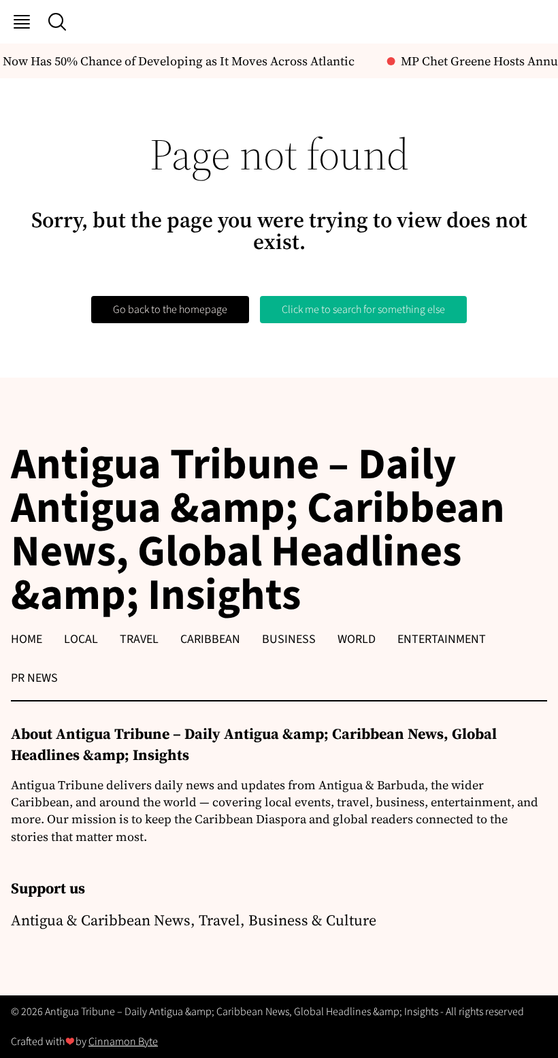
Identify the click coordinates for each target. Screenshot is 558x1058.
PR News (34, 678)
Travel (139, 639)
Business (289, 639)
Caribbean (210, 639)
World (357, 639)
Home (26, 639)
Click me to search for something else (363, 309)
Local (81, 639)
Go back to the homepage (170, 309)
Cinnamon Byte (123, 1041)
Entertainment (441, 639)
